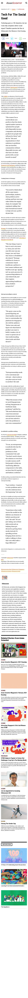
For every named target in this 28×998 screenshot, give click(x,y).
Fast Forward (14, 87)
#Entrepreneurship (6, 569)
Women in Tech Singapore (8, 165)
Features (14, 9)
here (2, 559)
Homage (3, 228)
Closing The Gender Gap (8, 823)
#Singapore (21, 569)
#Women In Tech (15, 571)
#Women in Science (6, 571)
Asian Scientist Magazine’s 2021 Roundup (14, 662)
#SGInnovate (14, 569)
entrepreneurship (11, 434)
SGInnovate (21, 9)
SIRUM (6, 96)
